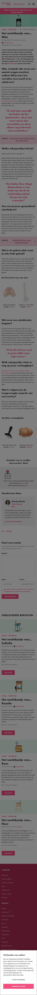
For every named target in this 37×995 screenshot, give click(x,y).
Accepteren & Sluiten (18, 986)
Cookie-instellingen (18, 980)
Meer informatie (18, 975)
